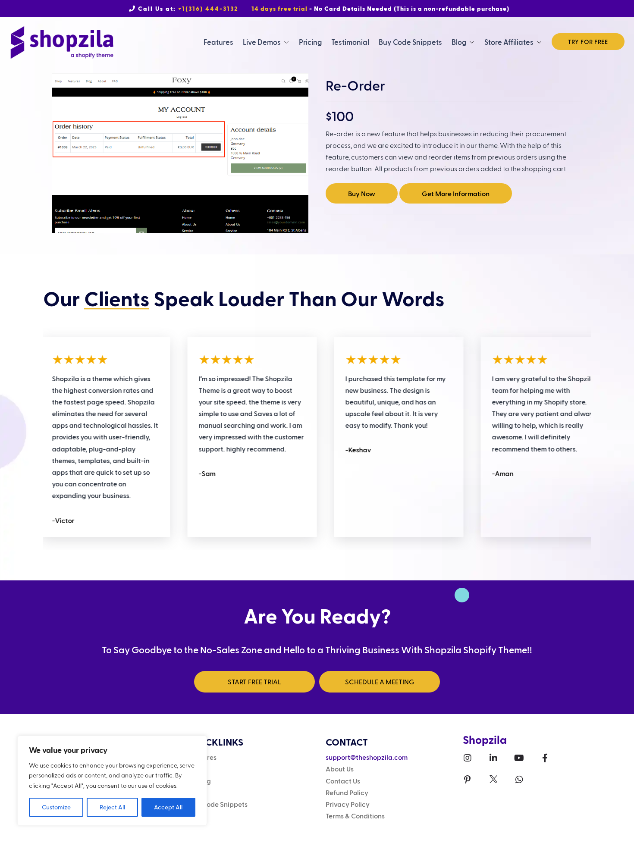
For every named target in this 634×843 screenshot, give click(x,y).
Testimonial (350, 42)
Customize (56, 807)
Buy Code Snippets (410, 42)
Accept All (168, 807)
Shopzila (485, 739)
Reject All (112, 807)
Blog (459, 42)
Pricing (310, 42)
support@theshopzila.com (367, 757)
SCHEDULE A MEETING (379, 681)
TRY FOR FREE (588, 41)
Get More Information (456, 193)
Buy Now (361, 193)
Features (218, 42)
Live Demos (262, 42)
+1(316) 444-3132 (208, 8)
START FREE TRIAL (254, 681)
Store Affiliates (509, 42)
